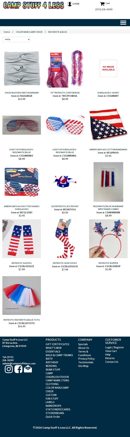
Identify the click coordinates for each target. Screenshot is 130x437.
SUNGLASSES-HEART (108, 92)
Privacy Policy (86, 358)
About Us (83, 347)
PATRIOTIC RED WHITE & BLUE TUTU (21, 320)
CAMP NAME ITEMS (57, 380)
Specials (83, 344)
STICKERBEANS (55, 413)
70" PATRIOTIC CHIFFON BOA (65, 92)
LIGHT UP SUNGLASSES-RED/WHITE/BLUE (21, 151)
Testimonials (85, 362)
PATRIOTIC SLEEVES (22, 263)
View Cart (111, 351)
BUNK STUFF (53, 369)
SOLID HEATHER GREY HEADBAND (22, 92)
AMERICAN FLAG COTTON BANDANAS (108, 149)
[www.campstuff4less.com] (33, 5)
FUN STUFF (52, 398)
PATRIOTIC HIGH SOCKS (65, 263)
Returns (110, 358)
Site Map (83, 366)
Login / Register (114, 347)
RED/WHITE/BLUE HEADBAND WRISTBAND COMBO (108, 208)
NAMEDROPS (53, 405)
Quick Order (53, 416)
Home (7, 32)
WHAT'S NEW (54, 347)
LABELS (50, 402)
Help (108, 354)
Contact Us (111, 361)
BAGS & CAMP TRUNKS (59, 355)
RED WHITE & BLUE (57, 32)
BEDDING (51, 366)
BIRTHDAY (52, 362)
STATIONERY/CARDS (58, 409)
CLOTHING (52, 384)
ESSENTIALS (53, 351)
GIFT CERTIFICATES (57, 344)
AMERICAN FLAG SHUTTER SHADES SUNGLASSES (21, 208)
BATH (49, 358)
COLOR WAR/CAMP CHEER (29, 32)
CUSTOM (51, 395)
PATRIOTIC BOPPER (108, 263)
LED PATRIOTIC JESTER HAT (65, 206)
